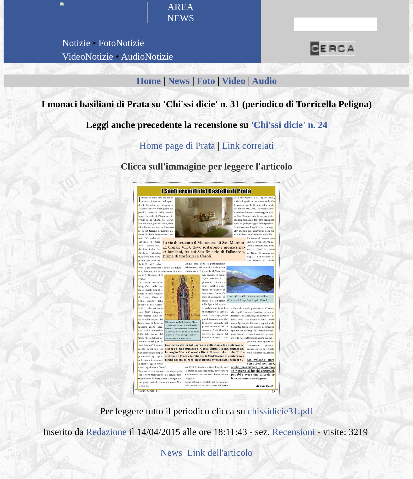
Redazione (106, 431)
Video (233, 80)
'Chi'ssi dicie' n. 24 (289, 124)
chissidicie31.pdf (280, 411)
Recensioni (293, 431)
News (179, 80)
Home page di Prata (177, 145)
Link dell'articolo (219, 452)
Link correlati (248, 145)
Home (148, 80)
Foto (206, 80)
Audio (264, 80)
